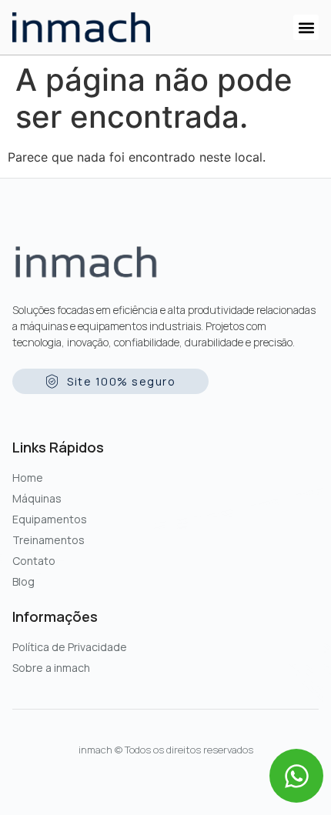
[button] (306, 27)
